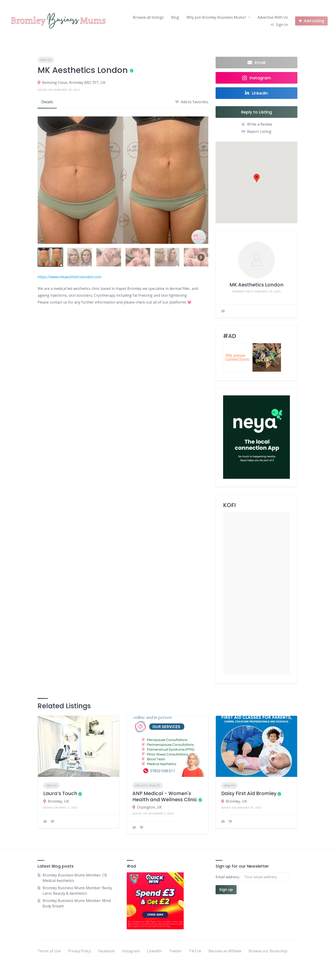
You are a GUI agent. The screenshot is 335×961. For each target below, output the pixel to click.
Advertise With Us (273, 17)
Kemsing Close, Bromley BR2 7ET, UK (74, 82)
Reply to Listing (256, 112)
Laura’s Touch (60, 793)
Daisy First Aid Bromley (248, 793)
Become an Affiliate (225, 950)
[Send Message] (223, 311)
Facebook (106, 950)
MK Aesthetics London (256, 284)
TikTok (195, 950)
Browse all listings (148, 17)
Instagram (131, 950)
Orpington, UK (149, 807)
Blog (175, 17)
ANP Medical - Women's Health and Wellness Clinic (164, 796)
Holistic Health (147, 785)
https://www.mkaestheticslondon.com (69, 276)
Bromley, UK (58, 801)
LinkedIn (154, 950)
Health (45, 60)
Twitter (175, 950)
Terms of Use (49, 950)
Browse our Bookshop (268, 950)
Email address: (228, 876)
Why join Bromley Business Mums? (216, 17)
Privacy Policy (79, 950)
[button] (257, 178)
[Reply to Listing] (45, 821)
